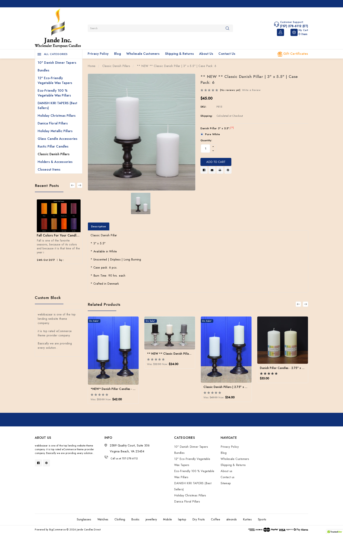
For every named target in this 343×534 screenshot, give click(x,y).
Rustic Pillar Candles (53, 146)
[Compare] (123, 348)
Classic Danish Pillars (53, 154)
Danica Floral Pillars (53, 123)
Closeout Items (49, 169)
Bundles (43, 70)
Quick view (113, 349)
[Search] (227, 28)
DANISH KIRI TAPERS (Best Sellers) (57, 105)
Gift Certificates (295, 53)
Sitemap (226, 483)
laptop (182, 519)
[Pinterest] (228, 170)
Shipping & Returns (179, 53)
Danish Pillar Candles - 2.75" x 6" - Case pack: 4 (292, 368)
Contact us (226, 53)
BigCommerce (57, 529)
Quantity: (206, 140)
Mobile (167, 519)
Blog (117, 53)
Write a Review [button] (251, 90)
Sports (262, 519)
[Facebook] (204, 170)
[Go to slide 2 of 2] (298, 304)
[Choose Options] (104, 348)
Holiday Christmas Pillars (57, 115)
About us (206, 53)
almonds (231, 519)
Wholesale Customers (143, 53)
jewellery (151, 519)
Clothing (120, 519)
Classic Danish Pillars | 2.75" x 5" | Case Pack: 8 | (236, 387)
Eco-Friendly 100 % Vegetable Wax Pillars (54, 93)
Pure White (212, 134)
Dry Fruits (198, 519)
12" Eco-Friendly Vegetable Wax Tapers (55, 80)
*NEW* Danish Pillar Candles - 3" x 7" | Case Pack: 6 (127, 389)
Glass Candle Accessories (57, 138)
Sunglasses (84, 519)
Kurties (247, 519)
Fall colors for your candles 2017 (59, 235)
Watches (102, 519)
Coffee (215, 519)
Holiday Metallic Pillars (55, 131)
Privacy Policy (98, 53)
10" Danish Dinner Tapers (57, 62)
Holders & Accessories (55, 162)
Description (98, 226)
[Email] (212, 170)
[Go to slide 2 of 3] (79, 185)
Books (135, 519)
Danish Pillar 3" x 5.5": (217, 128)
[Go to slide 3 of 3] (72, 185)
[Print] (219, 170)
